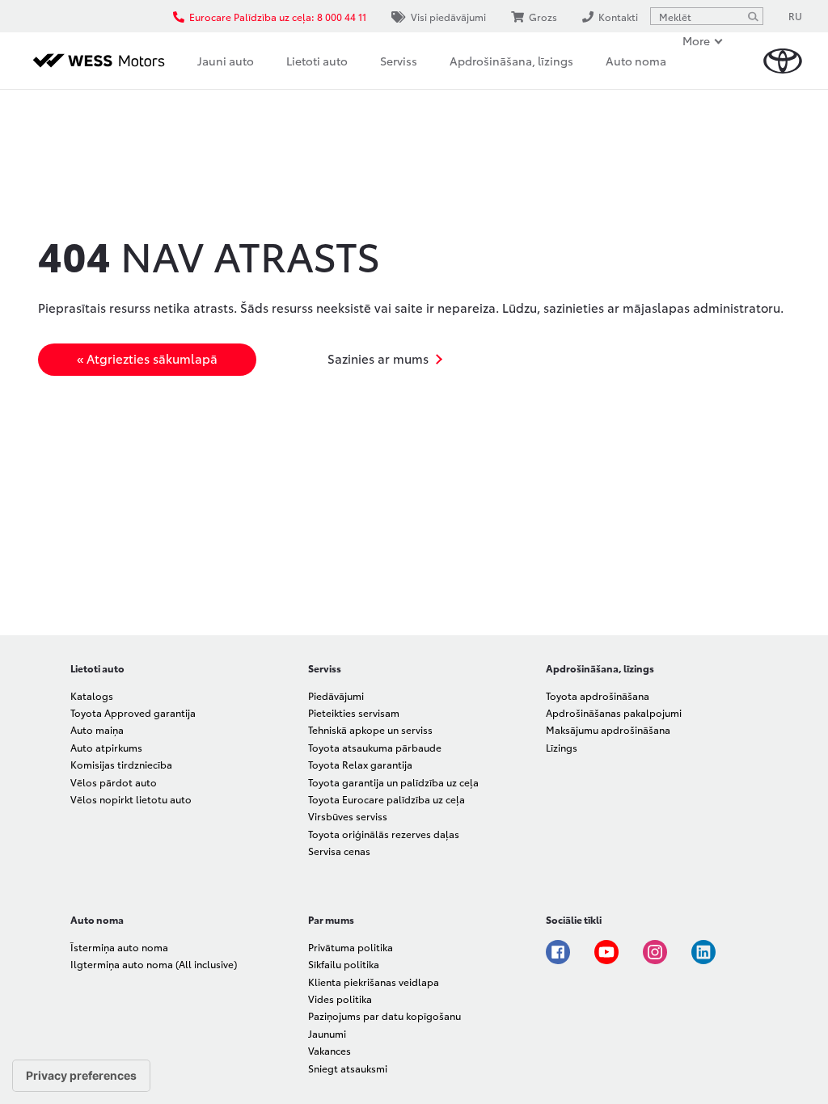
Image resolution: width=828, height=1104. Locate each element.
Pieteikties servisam (353, 712)
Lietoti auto (317, 61)
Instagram (655, 952)
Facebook (558, 952)
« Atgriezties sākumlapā (147, 358)
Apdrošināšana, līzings (511, 61)
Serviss (398, 61)
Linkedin (703, 952)
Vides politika (340, 998)
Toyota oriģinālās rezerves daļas (383, 834)
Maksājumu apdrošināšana (608, 729)
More (696, 40)
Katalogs (91, 695)
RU (795, 16)
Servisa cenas (339, 850)
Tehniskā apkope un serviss (370, 729)
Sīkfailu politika (343, 964)
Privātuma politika (350, 947)
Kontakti (618, 16)
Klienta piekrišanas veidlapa (373, 981)
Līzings (561, 747)
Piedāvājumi (336, 695)
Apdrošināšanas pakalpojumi (614, 712)
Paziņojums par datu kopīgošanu (384, 1015)
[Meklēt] (752, 16)
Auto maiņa (97, 729)
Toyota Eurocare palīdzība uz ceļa (386, 799)
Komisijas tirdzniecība (121, 764)
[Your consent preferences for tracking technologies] (81, 1075)
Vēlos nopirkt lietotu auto (131, 799)
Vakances (329, 1050)
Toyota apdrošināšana (597, 695)
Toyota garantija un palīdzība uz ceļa (393, 782)
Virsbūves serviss (347, 816)
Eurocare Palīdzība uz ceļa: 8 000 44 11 (277, 16)
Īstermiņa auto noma (119, 947)
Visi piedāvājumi (448, 16)
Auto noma (636, 61)
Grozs (543, 16)
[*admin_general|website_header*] (782, 61)
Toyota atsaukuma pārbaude (374, 747)
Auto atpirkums (106, 747)
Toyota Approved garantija (133, 712)
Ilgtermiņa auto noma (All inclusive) (153, 964)
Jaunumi (327, 1033)
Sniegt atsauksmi (347, 1068)
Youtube (606, 952)
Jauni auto (225, 61)
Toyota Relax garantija (360, 764)
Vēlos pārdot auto (113, 782)
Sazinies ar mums (378, 358)
